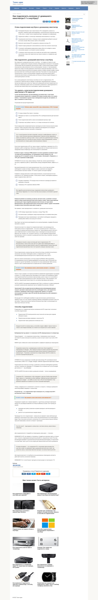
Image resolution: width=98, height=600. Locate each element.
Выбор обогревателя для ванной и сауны (78, 32)
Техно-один (18, 2)
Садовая (57, 8)
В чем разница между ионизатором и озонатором (77, 19)
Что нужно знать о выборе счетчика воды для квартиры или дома (78, 55)
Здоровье (71, 8)
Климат (38, 8)
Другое (78, 8)
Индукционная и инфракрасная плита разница (77, 26)
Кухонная (24, 8)
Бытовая (31, 8)
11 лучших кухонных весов (78, 61)
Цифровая (16, 8)
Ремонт (45, 8)
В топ (50, 8)
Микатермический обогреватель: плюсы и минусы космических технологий (78, 40)
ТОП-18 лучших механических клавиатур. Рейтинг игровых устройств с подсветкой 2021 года (78, 48)
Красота (64, 8)
